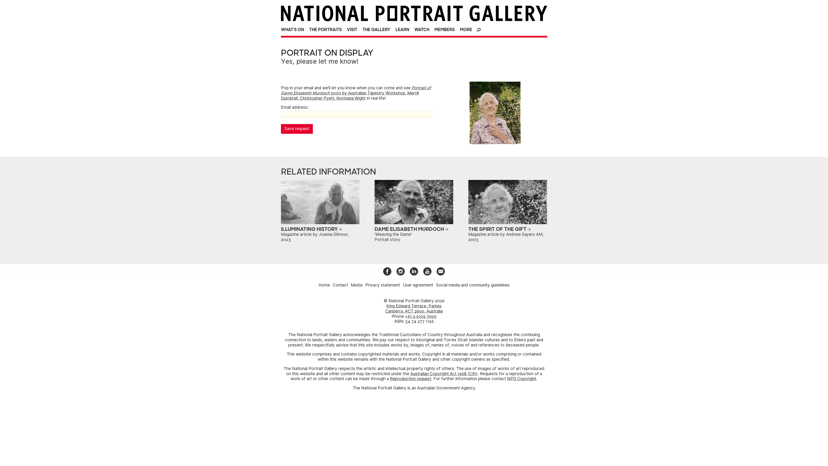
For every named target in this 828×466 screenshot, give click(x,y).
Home (324, 285)
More (466, 29)
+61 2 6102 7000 (421, 316)
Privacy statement (382, 285)
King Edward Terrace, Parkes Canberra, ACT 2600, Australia (414, 309)
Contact (340, 285)
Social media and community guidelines (473, 285)
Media (356, 285)
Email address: (295, 107)
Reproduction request (410, 378)
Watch (421, 29)
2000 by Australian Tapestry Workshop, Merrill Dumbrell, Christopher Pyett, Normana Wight (356, 93)
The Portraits (325, 29)
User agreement (418, 285)
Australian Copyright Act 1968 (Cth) (444, 373)
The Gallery (376, 29)
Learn (402, 29)
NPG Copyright (521, 378)
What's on (292, 29)
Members (444, 29)
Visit (352, 29)
